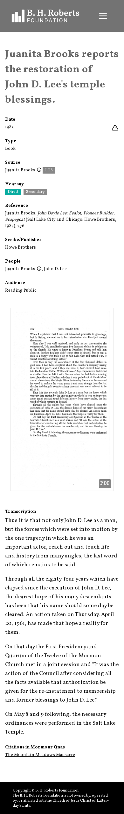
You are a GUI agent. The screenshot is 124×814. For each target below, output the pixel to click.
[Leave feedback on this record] (115, 128)
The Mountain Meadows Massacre (40, 755)
